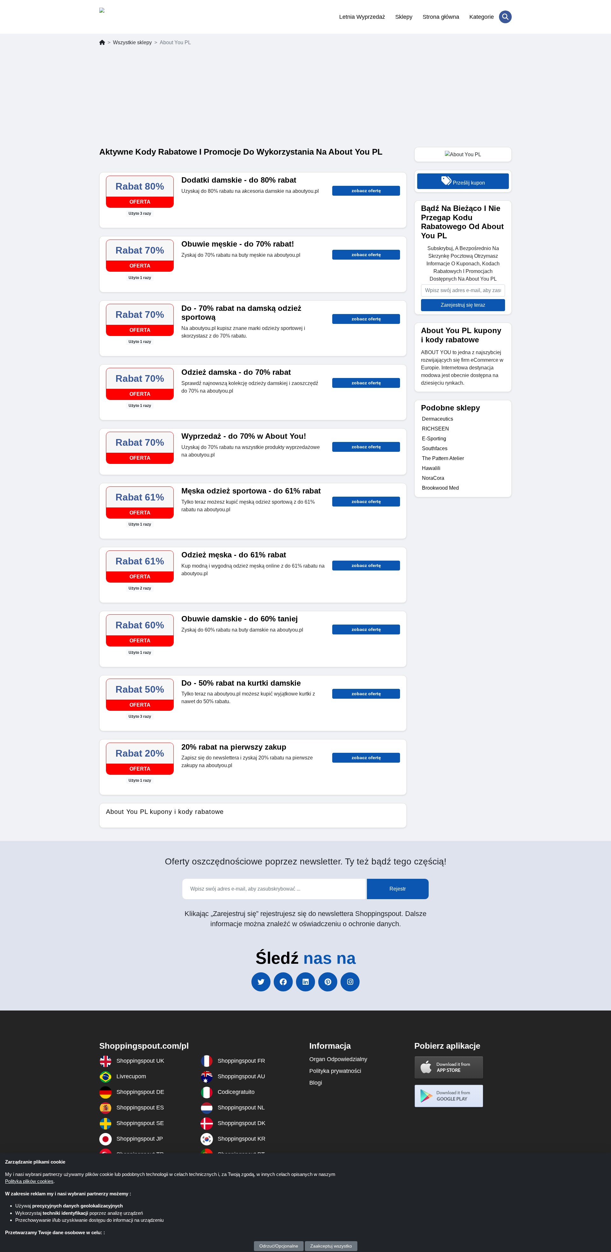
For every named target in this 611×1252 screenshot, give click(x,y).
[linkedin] (305, 981)
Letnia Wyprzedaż (362, 17)
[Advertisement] (305, 99)
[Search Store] (505, 16)
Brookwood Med (440, 488)
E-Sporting (434, 438)
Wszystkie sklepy (132, 42)
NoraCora (433, 478)
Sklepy (403, 17)
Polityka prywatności (335, 1071)
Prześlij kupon (468, 182)
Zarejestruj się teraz (463, 305)
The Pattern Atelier (443, 458)
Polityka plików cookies (29, 1181)
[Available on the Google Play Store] (449, 1096)
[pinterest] (327, 981)
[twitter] (260, 981)
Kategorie (481, 17)
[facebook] (283, 981)
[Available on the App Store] (449, 1067)
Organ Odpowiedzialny (338, 1059)
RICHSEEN (435, 428)
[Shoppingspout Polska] (130, 17)
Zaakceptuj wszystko (331, 1246)
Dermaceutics (437, 419)
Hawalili (431, 468)
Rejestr (398, 889)
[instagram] (350, 981)
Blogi (315, 1083)
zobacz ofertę (366, 190)
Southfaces (434, 448)
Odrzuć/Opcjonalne (278, 1246)
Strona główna (441, 17)
